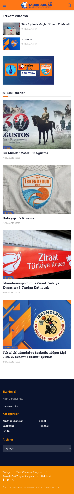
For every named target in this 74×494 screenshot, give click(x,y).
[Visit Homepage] (36, 5)
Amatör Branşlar (13, 420)
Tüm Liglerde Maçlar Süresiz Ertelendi (46, 24)
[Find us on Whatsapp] (13, 480)
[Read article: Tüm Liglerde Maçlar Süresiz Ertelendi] (11, 29)
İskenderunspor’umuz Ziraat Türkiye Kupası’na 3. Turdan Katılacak (31, 285)
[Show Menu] (4, 5)
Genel (7, 147)
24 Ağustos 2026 (12, 362)
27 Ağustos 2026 (12, 292)
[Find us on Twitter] (8, 480)
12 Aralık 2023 (30, 29)
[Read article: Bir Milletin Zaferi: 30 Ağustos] (37, 124)
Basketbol (10, 347)
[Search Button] (69, 5)
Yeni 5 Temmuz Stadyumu (30, 472)
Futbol (8, 213)
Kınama (27, 39)
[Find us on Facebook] (3, 480)
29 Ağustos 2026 (12, 223)
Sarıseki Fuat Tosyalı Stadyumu (19, 476)
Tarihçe (6, 472)
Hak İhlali (46, 476)
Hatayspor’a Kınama (19, 218)
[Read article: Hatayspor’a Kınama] (37, 189)
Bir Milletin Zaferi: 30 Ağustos (25, 153)
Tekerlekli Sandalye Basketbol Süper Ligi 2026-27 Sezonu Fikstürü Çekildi (34, 354)
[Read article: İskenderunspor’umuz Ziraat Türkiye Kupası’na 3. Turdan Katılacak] (37, 254)
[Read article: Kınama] (11, 43)
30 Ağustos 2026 (12, 158)
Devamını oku (10, 406)
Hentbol (44, 425)
